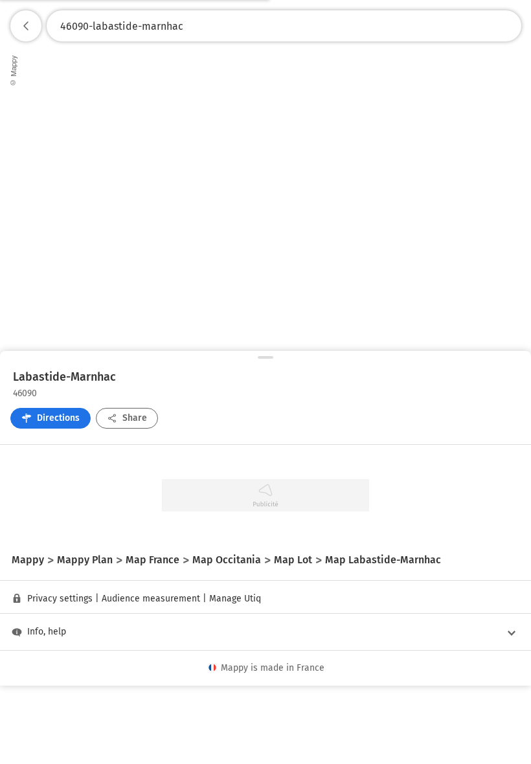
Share (134, 417)
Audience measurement (151, 598)
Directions (58, 417)
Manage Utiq (235, 598)
